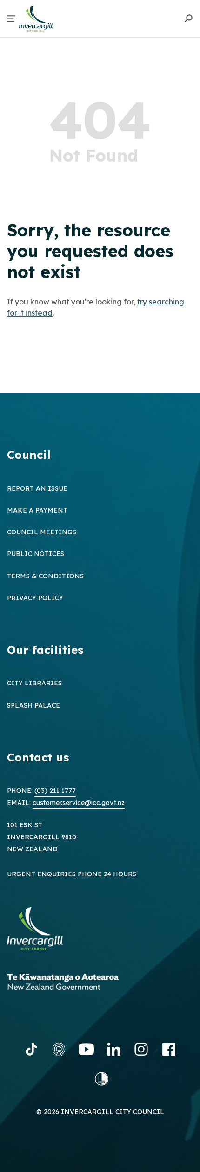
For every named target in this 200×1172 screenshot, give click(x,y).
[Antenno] (58, 1049)
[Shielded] (101, 1079)
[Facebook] (168, 1049)
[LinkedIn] (113, 1049)
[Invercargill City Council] (42, 930)
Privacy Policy (35, 598)
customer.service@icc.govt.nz (79, 802)
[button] (11, 19)
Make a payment (37, 510)
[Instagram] (141, 1049)
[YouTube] (86, 1049)
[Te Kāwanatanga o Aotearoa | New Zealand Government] (77, 983)
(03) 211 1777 (55, 790)
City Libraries (34, 683)
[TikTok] (31, 1049)
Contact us (38, 757)
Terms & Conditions (45, 576)
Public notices (35, 554)
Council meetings (41, 532)
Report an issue (37, 488)
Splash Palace (33, 705)
